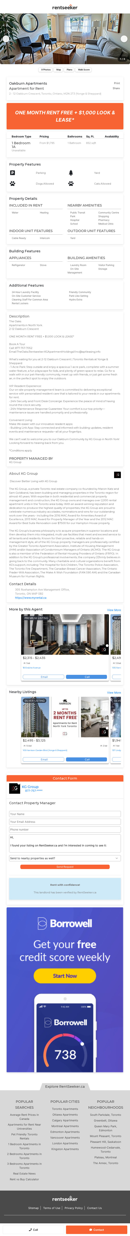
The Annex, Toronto (105, 1163)
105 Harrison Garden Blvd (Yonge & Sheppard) (45, 750)
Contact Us (94, 1208)
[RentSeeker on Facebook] (65, 1222)
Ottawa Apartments (65, 1114)
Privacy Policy (74, 1208)
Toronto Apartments (65, 1109)
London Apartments (65, 1143)
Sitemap (33, 1208)
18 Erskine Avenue (31, 667)
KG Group (30, 787)
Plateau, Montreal (105, 1157)
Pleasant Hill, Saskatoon (105, 1141)
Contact (98, 1229)
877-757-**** (33, 790)
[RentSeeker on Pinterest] (56, 1222)
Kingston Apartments (65, 1149)
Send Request (65, 866)
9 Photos (46, 69)
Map (58, 69)
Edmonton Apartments (65, 1131)
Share (116, 88)
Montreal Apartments (65, 1126)
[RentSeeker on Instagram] (60, 1222)
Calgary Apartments (65, 1120)
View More (114, 610)
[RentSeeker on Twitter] (69, 1222)
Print (117, 83)
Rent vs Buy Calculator (24, 1179)
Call (35, 1229)
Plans (69, 69)
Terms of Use (51, 1208)
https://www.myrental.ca (30, 597)
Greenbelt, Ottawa (105, 1120)
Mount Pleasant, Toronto (105, 1136)
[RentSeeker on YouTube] (73, 1222)
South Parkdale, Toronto (105, 1114)
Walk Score (84, 69)
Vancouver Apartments (65, 1137)
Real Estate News (24, 1173)
